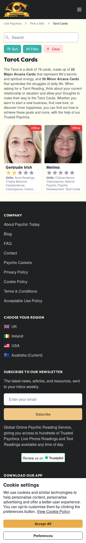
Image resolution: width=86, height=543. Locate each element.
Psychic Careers (18, 262)
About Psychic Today (22, 224)
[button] (8, 173)
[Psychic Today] (17, 9)
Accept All (43, 523)
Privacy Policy (16, 272)
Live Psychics (13, 23)
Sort (15, 49)
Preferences (43, 535)
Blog (8, 234)
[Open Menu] (79, 9)
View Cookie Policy (53, 511)
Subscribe (43, 414)
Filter (34, 49)
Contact (10, 253)
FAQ (7, 243)
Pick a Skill (37, 23)
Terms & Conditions (20, 291)
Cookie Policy (15, 281)
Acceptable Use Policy (23, 300)
